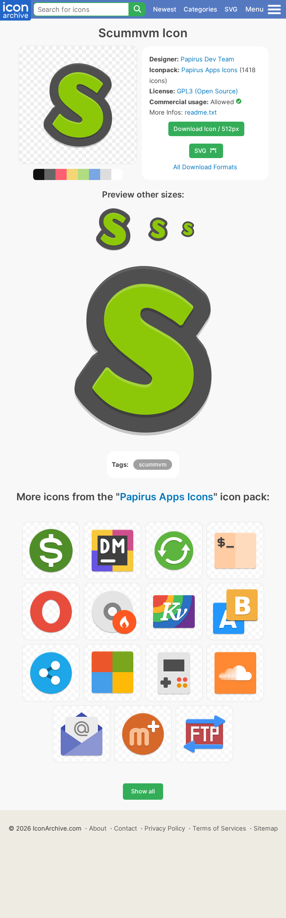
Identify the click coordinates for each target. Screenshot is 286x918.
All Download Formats (205, 167)
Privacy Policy (164, 828)
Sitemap (266, 828)
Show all (143, 791)
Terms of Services (219, 828)
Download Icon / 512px (206, 128)
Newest (164, 9)
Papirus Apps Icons (209, 70)
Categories (200, 9)
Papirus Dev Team (207, 59)
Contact (125, 828)
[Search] (137, 9)
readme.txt (201, 112)
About (98, 828)
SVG (231, 9)
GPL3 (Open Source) (207, 91)
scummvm (152, 464)
